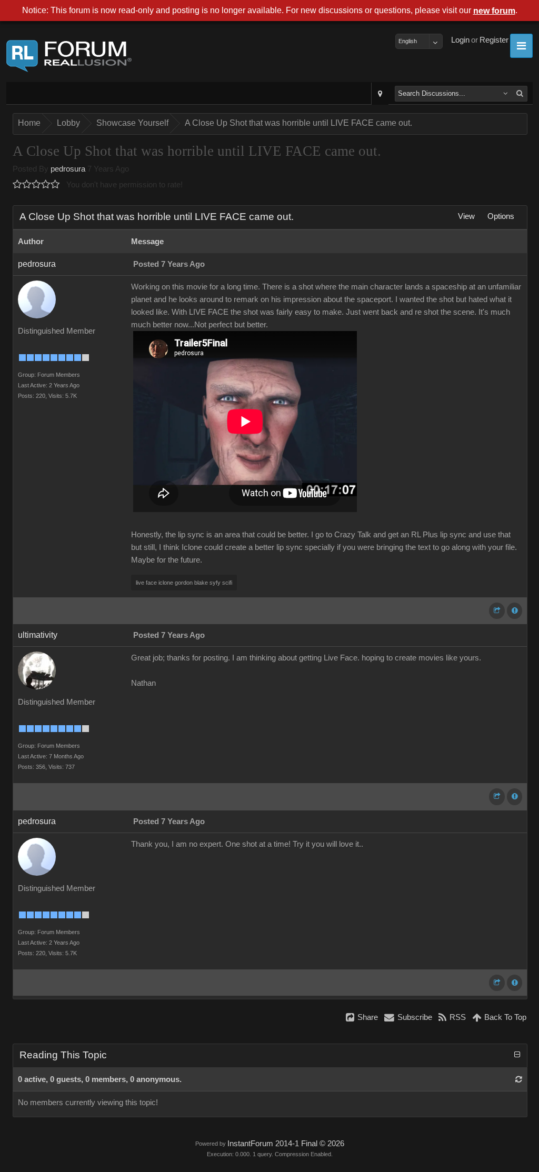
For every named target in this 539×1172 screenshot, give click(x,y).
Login (460, 40)
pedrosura (68, 169)
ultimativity (37, 634)
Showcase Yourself (132, 122)
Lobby (68, 122)
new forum (494, 10)
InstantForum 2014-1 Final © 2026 (285, 1143)
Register (494, 40)
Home (29, 122)
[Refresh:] (518, 1079)
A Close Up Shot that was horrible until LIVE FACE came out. (298, 122)
